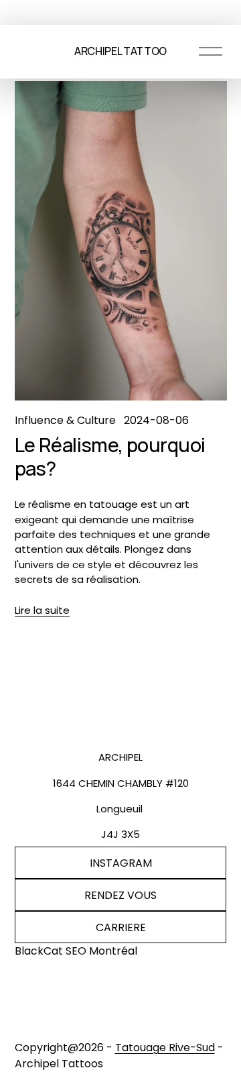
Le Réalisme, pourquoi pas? (110, 456)
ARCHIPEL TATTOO (120, 51)
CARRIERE (121, 927)
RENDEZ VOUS (120, 895)
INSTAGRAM (121, 863)
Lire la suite (42, 610)
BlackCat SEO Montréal (76, 951)
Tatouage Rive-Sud (165, 1047)
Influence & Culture (65, 420)
